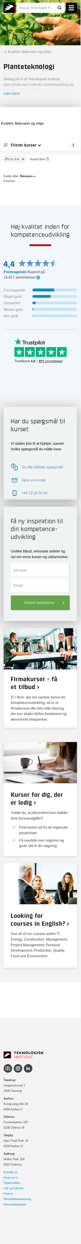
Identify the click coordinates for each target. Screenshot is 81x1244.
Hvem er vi (11, 1177)
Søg (60, 8)
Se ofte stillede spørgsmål (42, 467)
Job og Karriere (13, 1188)
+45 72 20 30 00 (34, 493)
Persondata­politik (15, 1204)
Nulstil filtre (37, 159)
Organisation (12, 1182)
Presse (8, 1193)
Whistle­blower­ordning (17, 1199)
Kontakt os (11, 1172)
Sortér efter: (18, 176)
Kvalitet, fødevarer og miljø (29, 52)
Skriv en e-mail (33, 480)
